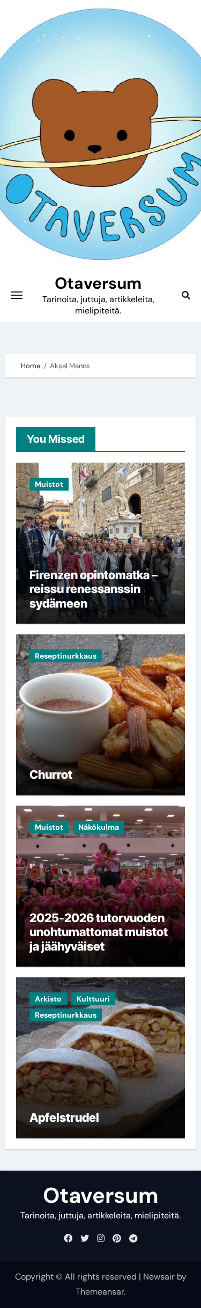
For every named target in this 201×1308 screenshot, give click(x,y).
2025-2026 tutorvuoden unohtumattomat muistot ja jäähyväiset (98, 932)
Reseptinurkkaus (65, 656)
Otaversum (98, 283)
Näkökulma (98, 827)
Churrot (50, 774)
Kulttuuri (93, 999)
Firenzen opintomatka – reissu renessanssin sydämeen (93, 589)
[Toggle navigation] (17, 295)
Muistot (49, 484)
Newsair (159, 1276)
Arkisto (48, 999)
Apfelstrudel (64, 1117)
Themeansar (100, 1291)
